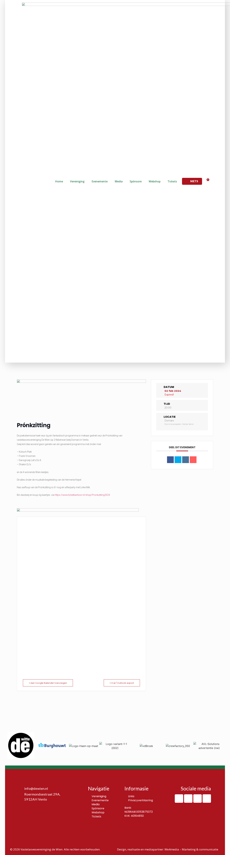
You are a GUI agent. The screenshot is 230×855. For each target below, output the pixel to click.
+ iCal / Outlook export (122, 683)
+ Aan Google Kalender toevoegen (48, 683)
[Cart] (206, 181)
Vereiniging (77, 181)
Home (59, 181)
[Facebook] (179, 798)
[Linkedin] (185, 459)
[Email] (193, 459)
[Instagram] (188, 798)
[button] (192, 181)
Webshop (154, 181)
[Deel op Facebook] (170, 459)
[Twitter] (197, 798)
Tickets (172, 181)
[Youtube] (207, 798)
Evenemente (100, 181)
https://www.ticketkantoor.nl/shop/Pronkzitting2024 (82, 495)
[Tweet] (178, 459)
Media (119, 181)
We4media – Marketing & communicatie (191, 849)
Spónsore (136, 181)
